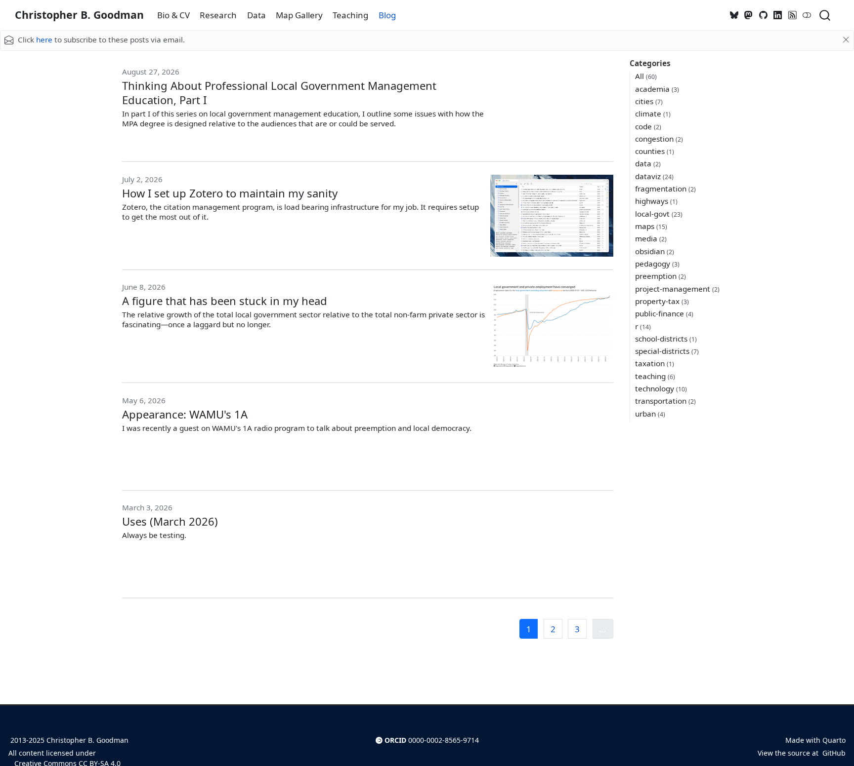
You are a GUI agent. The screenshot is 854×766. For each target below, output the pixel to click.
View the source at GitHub (802, 753)
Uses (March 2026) (170, 521)
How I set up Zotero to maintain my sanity (230, 193)
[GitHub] (763, 15)
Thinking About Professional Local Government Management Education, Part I (279, 92)
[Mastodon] (748, 15)
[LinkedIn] (777, 15)
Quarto (834, 740)
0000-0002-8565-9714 (443, 740)
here (44, 39)
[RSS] (792, 15)
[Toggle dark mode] (807, 15)
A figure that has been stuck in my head (224, 300)
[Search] (824, 15)
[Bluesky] (734, 15)
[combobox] (825, 15)
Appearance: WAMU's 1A (185, 414)
